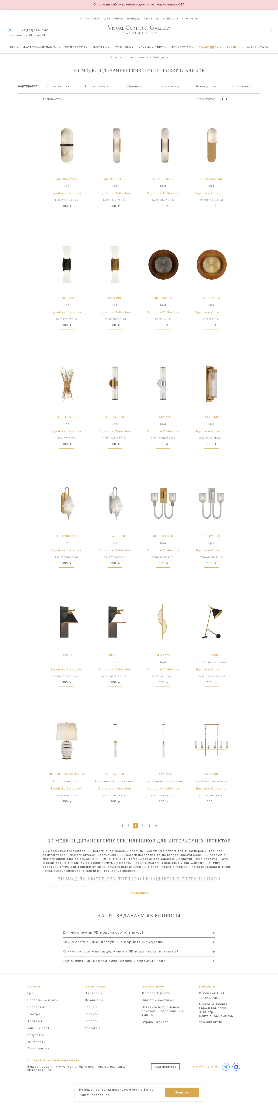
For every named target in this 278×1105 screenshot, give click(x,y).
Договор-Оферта (156, 993)
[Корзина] (268, 32)
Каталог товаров (137, 58)
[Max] (235, 1067)
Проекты (151, 18)
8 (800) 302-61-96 (212, 993)
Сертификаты (38, 1048)
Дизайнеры (114, 18)
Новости (170, 18)
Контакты (190, 18)
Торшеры (124, 47)
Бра (13, 47)
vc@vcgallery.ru (210, 1022)
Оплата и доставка (157, 1000)
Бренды (133, 18)
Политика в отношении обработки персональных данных (162, 1011)
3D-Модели (210, 47)
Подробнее (139, 893)
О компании (89, 18)
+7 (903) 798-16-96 (28, 33)
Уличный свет (152, 47)
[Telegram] (10, 30)
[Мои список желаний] (258, 32)
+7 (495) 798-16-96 (213, 998)
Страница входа (155, 1022)
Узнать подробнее (94, 1095)
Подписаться (166, 1067)
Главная (115, 58)
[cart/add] (71, 216)
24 (222, 99)
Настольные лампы (41, 47)
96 (233, 99)
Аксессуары (258, 47)
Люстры (101, 47)
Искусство (182, 47)
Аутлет (233, 47)
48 (227, 99)
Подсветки (76, 47)
